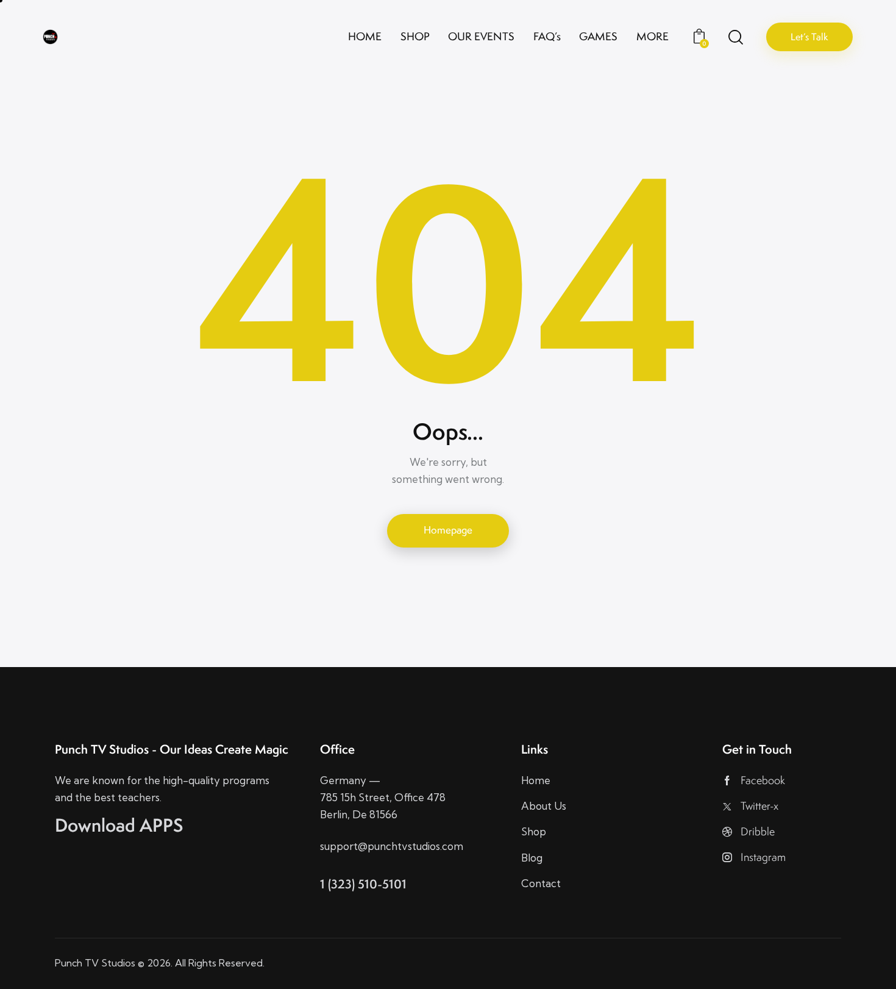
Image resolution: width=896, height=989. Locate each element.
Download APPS (119, 825)
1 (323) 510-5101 (363, 884)
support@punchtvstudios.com (391, 846)
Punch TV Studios (95, 963)
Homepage (448, 530)
